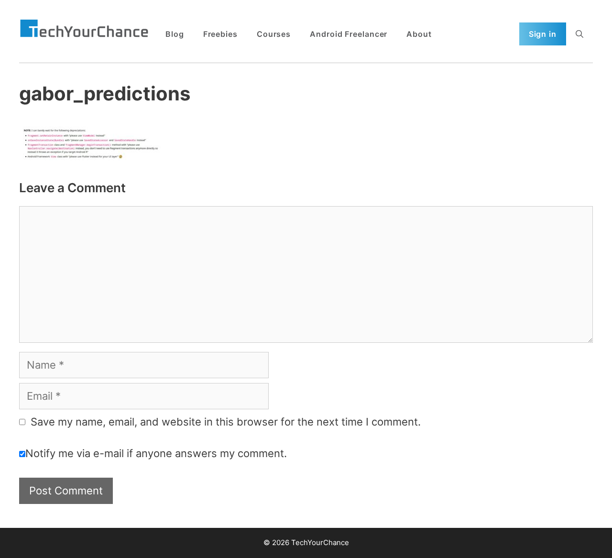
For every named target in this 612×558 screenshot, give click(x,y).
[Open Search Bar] (579, 34)
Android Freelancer (348, 34)
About (419, 34)
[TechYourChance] (84, 29)
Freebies (220, 34)
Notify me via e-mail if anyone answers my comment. (156, 453)
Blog (174, 34)
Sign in (543, 34)
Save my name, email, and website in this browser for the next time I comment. (226, 422)
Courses (274, 34)
